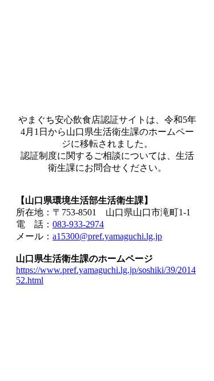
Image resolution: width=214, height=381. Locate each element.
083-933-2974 (78, 224)
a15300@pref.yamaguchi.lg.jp (107, 236)
